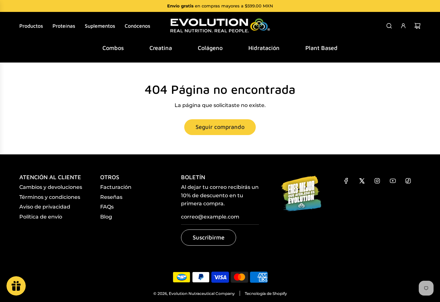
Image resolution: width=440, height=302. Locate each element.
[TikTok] (408, 181)
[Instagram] (377, 181)
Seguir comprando (220, 126)
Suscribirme (209, 237)
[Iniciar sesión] (403, 26)
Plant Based (321, 47)
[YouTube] (393, 181)
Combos (113, 47)
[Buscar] (389, 26)
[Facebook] (346, 181)
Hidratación (264, 47)
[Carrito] (417, 26)
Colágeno (210, 47)
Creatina (160, 47)
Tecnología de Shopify (266, 293)
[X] (362, 181)
